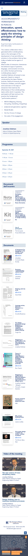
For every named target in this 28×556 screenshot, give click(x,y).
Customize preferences (17, 551)
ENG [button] (4, 6)
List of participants (18, 228)
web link (19, 255)
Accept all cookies (15, 553)
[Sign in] (24, 3)
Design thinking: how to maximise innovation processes (13, 500)
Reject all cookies (6, 553)
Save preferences (6, 551)
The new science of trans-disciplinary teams (11, 473)
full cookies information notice (9, 547)
